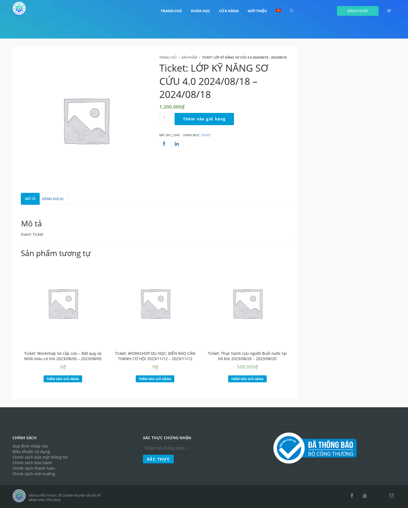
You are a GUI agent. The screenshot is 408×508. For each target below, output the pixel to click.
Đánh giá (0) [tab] (53, 198)
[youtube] (365, 496)
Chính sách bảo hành (32, 462)
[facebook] (352, 496)
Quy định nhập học (30, 446)
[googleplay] (382, 496)
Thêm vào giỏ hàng (204, 119)
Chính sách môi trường (33, 473)
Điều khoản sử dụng (31, 451)
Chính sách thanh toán (33, 468)
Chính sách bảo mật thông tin (40, 457)
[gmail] (374, 496)
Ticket (206, 135)
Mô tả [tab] (30, 198)
